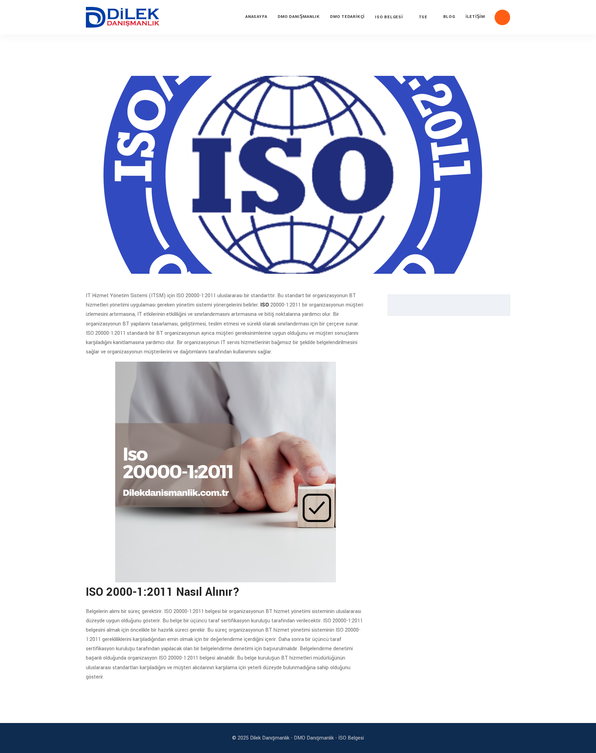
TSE (423, 17)
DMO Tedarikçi (347, 17)
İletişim (475, 17)
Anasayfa (256, 17)
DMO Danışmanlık (299, 17)
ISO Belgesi (389, 17)
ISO (264, 305)
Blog (449, 17)
